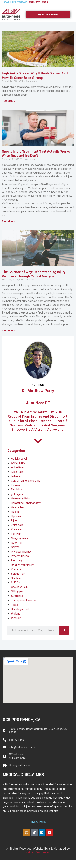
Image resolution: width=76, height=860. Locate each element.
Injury (14, 520)
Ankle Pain (17, 467)
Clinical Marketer (38, 852)
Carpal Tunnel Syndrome (25, 480)
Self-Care (16, 582)
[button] (71, 3)
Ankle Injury (18, 463)
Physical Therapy (21, 551)
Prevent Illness (20, 556)
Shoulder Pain (19, 587)
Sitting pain (17, 591)
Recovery (16, 560)
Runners (16, 569)
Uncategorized (20, 609)
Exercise (16, 485)
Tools (14, 604)
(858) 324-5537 (37, 2)
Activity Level (19, 458)
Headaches (18, 507)
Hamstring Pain (20, 498)
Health (15, 511)
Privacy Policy (38, 822)
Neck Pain (17, 542)
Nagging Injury (19, 538)
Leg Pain (16, 533)
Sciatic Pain (18, 573)
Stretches (17, 595)
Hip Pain (16, 516)
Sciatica (16, 578)
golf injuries (18, 494)
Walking (15, 613)
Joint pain (17, 525)
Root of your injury (22, 565)
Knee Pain (17, 529)
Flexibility (16, 489)
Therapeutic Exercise (23, 600)
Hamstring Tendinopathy (26, 503)
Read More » (8, 101)
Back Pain (17, 471)
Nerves (15, 547)
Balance (16, 476)
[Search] (64, 630)
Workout (16, 618)
